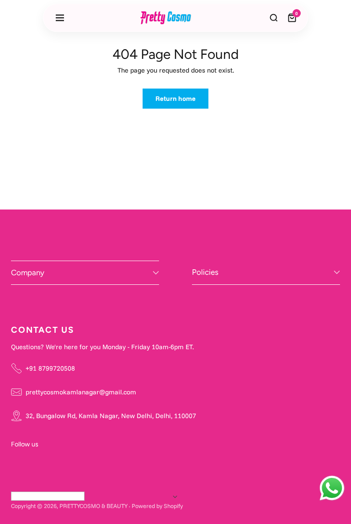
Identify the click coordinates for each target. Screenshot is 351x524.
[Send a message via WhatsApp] (332, 488)
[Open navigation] (60, 18)
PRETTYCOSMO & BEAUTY (93, 505)
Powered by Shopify (157, 505)
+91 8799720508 (50, 368)
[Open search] (274, 18)
